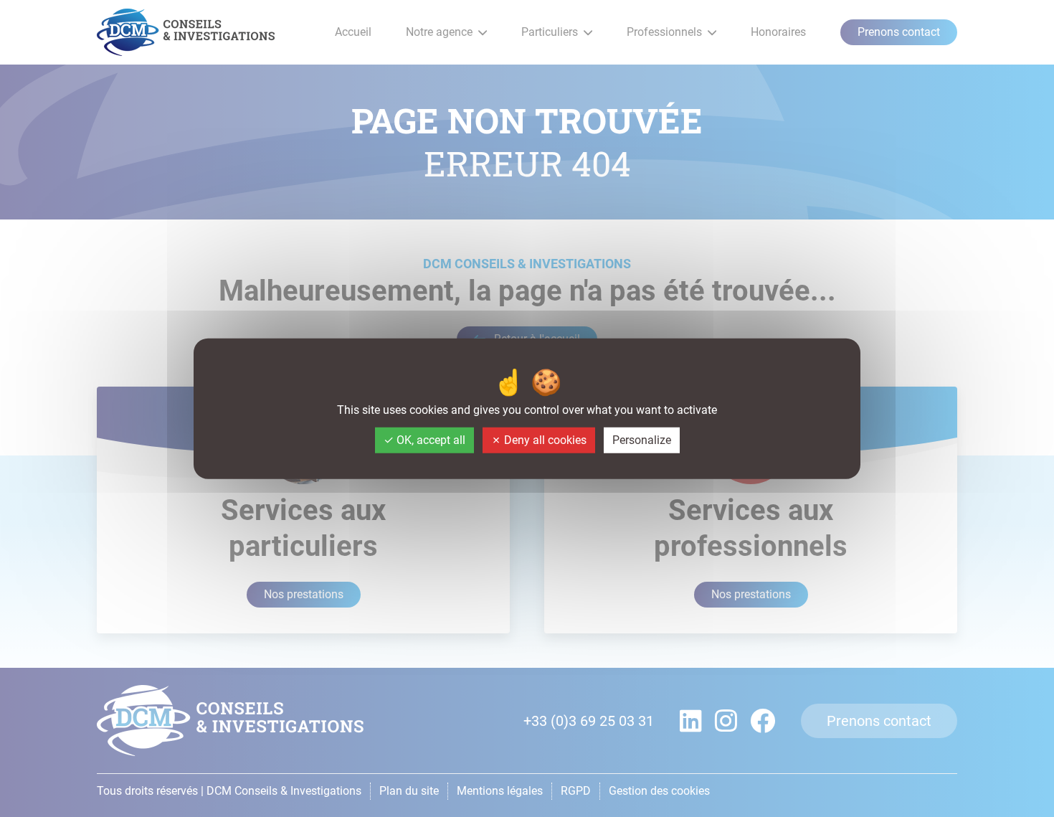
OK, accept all (429, 440)
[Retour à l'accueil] (186, 32)
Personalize (641, 440)
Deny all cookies (544, 440)
